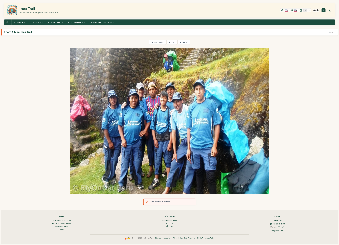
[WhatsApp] (172, 226)
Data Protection (189, 238)
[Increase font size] (314, 10)
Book (62, 229)
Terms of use (166, 238)
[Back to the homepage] (7, 22)
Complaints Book (277, 231)
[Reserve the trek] (330, 10)
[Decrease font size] (317, 10)
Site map (158, 238)
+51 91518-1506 (279, 224)
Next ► (183, 42)
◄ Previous (157, 42)
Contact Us (277, 220)
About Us (169, 223)
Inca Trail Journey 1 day (62, 220)
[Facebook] (167, 226)
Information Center (169, 220)
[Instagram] (169, 226)
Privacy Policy (178, 238)
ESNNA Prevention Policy (205, 238)
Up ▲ (171, 42)
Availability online (61, 226)
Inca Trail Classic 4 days (61, 223)
